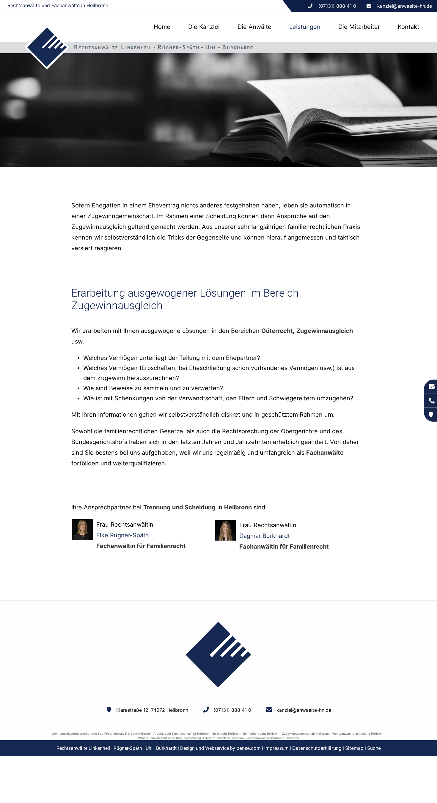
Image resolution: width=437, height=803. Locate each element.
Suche (374, 748)
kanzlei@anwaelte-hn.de (404, 6)
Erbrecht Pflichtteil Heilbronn (223, 738)
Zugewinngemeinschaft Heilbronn (306, 733)
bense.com (248, 748)
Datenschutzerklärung (317, 748)
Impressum (276, 748)
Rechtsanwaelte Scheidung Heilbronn (357, 733)
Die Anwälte (254, 26)
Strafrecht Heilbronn (226, 733)
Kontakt (408, 26)
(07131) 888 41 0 (232, 710)
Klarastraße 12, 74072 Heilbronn (152, 710)
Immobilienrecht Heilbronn (261, 733)
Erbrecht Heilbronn (138, 733)
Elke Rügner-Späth (122, 535)
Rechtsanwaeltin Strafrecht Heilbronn (272, 738)
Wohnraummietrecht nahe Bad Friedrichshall (169, 738)
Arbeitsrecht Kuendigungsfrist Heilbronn (181, 733)
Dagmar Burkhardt (264, 535)
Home (162, 26)
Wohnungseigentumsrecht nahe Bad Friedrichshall (87, 733)
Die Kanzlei (204, 26)
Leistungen (304, 26)
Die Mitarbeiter (359, 26)
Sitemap (354, 748)
